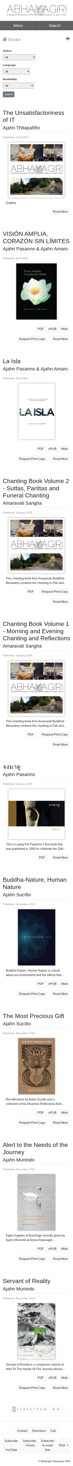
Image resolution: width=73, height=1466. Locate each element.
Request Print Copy (32, 339)
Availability (10, 79)
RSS (62, 1445)
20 (53, 1409)
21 (58, 1409)
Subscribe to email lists (47, 1445)
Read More (60, 211)
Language (9, 64)
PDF (41, 329)
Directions (39, 1430)
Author (7, 50)
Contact (22, 1430)
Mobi (64, 329)
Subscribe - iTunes (29, 1443)
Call (53, 1430)
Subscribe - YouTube (11, 1445)
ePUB (52, 329)
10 (44, 1409)
